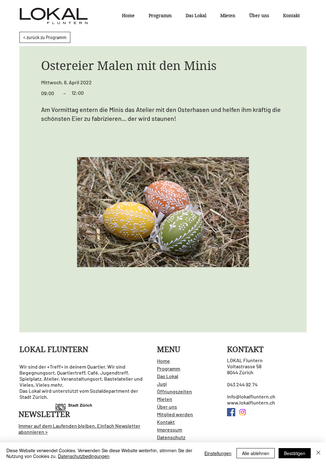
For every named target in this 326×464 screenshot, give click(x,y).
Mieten (164, 399)
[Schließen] (318, 453)
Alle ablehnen (255, 453)
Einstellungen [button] (217, 453)
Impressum (169, 429)
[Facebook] (231, 412)
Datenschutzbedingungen (84, 456)
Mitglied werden (175, 414)
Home (163, 361)
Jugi (162, 384)
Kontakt (166, 422)
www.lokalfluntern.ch (251, 402)
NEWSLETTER (44, 414)
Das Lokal (167, 376)
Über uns (167, 407)
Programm (168, 368)
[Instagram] (242, 412)
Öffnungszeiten (174, 391)
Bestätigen (294, 453)
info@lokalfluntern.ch (251, 396)
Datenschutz (171, 437)
